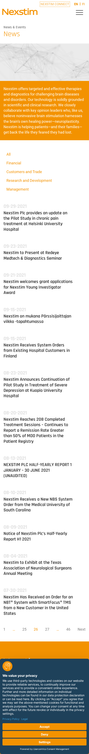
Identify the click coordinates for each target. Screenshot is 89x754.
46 (68, 629)
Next (81, 629)
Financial (13, 163)
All (8, 154)
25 (24, 629)
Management (17, 189)
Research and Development (29, 180)
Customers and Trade (24, 172)
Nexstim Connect (55, 4)
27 (47, 629)
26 (36, 629)
